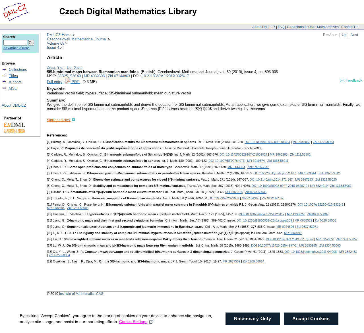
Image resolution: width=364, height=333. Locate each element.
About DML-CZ (263, 27)
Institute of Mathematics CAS (81, 294)
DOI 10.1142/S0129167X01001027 (243, 154)
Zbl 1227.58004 (59, 255)
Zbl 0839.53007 (317, 214)
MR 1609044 (307, 173)
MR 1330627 (296, 214)
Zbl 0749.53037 (258, 167)
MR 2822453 (348, 251)
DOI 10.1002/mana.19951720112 (261, 214)
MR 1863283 (279, 154)
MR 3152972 (325, 239)
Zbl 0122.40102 (272, 198)
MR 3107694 (56, 208)
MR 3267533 (304, 179)
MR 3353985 (308, 245)
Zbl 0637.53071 (307, 226)
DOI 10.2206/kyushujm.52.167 (275, 173)
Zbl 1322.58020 (326, 179)
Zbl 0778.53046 (255, 192)
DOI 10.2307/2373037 (224, 198)
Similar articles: (59, 120)
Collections (18, 69)
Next (354, 35)
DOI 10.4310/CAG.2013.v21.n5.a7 (289, 239)
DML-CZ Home (59, 35)
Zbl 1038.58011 (277, 160)
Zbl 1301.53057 (346, 239)
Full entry (54, 82)
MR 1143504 (236, 167)
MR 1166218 (234, 192)
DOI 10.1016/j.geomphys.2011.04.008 (311, 251)
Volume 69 (55, 43)
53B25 (62, 76)
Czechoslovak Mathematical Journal (77, 39)
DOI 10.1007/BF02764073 (226, 160)
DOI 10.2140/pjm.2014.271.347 (271, 179)
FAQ (281, 27)
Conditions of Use (301, 27)
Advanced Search (16, 47)
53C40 (75, 76)
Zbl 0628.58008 (325, 220)
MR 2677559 (231, 261)
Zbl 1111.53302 (300, 154)
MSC (13, 88)
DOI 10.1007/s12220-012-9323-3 (320, 204)
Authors (15, 82)
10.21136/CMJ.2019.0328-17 (165, 76)
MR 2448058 (301, 142)
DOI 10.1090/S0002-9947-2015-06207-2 (279, 185)
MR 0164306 (250, 198)
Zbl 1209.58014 (253, 261)
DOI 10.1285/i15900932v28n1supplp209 (264, 220)
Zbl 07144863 (119, 76)
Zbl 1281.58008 (77, 208)
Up (344, 35)
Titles (13, 76)
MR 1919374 (256, 160)
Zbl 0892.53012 (329, 173)
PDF (76, 82)
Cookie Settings (133, 321)
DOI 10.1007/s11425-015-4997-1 (274, 245)
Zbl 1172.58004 (323, 142)
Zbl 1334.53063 (330, 245)
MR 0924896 (285, 226)
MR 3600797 (293, 233)
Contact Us (349, 27)
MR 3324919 (319, 185)
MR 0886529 (303, 220)
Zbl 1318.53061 (340, 185)
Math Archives (328, 27)
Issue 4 (53, 47)
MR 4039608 (94, 76)
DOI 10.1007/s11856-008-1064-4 (267, 142)
